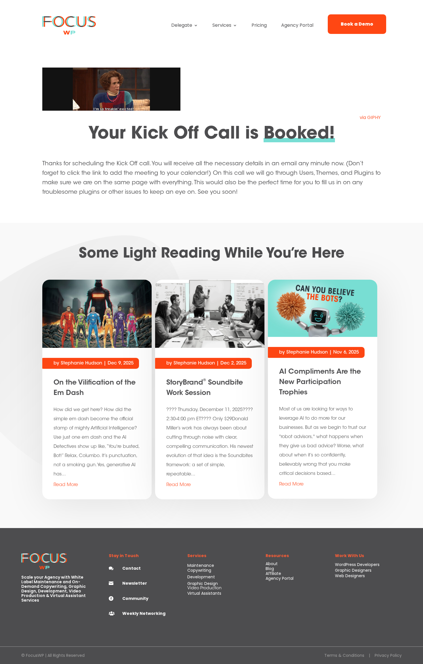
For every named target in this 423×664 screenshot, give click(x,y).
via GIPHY (370, 117)
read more (66, 485)
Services (221, 25)
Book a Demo (357, 24)
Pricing (259, 25)
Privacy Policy (388, 655)
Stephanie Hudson (81, 363)
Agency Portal (297, 25)
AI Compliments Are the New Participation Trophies (320, 382)
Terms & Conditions (344, 655)
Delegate (181, 25)
